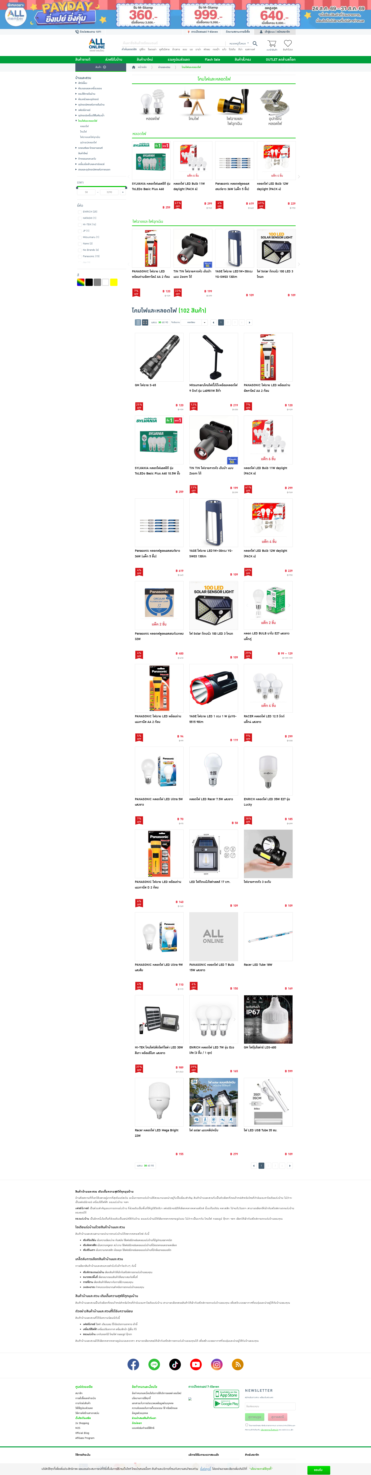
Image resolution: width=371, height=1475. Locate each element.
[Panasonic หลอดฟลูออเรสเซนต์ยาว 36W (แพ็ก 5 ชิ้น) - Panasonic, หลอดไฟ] (234, 160)
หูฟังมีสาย (164, 49)
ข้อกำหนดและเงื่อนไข (144, 1387)
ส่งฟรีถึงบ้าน (113, 59)
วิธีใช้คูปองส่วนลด (84, 1408)
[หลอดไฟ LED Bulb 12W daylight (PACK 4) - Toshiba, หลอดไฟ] (276, 160)
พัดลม (207, 49)
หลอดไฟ (139, 134)
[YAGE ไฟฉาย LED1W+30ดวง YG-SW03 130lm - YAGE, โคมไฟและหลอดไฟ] (213, 522)
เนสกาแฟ (250, 49)
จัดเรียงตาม (175, 322)
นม (191, 49)
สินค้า (98, 67)
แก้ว (224, 49)
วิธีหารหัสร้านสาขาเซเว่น (87, 1413)
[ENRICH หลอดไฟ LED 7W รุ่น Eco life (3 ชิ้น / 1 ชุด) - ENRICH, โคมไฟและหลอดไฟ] (213, 1019)
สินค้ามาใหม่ (145, 59)
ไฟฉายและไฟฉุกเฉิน (148, 221)
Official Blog (82, 1433)
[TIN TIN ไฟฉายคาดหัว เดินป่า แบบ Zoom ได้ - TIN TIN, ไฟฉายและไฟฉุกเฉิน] (193, 248)
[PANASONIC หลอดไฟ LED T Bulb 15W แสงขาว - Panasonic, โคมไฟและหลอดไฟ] (213, 936)
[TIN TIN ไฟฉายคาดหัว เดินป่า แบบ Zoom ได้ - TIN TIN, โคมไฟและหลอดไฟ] (213, 440)
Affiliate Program (84, 1438)
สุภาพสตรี (277, 1417)
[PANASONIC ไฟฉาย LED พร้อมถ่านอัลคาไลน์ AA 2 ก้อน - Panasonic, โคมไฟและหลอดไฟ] (268, 357)
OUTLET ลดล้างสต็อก (281, 59)
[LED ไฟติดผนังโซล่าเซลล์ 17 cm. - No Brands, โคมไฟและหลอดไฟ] (213, 854)
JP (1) (86, 231)
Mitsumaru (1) (91, 237)
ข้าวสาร (176, 49)
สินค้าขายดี (82, 59)
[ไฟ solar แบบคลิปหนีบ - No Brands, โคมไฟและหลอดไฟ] (213, 1102)
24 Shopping (82, 1423)
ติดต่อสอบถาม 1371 (90, 32)
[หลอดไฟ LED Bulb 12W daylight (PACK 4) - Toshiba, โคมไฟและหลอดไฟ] (268, 522)
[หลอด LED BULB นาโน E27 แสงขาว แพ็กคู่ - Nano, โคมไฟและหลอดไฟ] (268, 605)
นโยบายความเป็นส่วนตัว (269, 1430)
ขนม (185, 49)
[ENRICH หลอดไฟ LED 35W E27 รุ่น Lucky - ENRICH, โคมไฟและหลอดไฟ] (268, 771)
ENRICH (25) (90, 211)
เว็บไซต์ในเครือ (83, 1418)
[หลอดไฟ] (152, 106)
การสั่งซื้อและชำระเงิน (85, 1398)
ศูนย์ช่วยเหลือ (84, 1387)
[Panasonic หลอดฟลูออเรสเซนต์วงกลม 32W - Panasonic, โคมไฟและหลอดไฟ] (159, 605)
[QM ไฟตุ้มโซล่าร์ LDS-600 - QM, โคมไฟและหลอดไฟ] (268, 1019)
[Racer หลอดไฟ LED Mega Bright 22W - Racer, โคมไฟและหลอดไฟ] (159, 1102)
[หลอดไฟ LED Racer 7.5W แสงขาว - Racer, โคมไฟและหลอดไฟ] (213, 771)
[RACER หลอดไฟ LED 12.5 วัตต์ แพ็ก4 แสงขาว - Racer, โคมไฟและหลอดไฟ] (268, 688)
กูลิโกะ (142, 49)
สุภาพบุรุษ (254, 1417)
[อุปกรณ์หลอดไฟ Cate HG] (275, 106)
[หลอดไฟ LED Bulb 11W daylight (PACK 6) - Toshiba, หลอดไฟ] (193, 160)
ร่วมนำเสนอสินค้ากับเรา (144, 1418)
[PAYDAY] (185, 14)
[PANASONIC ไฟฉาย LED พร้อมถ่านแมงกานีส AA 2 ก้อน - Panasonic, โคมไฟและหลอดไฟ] (159, 688)
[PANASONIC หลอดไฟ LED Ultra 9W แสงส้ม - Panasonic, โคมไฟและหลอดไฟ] (159, 936)
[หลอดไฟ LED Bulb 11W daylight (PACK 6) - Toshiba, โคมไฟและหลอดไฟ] (268, 440)
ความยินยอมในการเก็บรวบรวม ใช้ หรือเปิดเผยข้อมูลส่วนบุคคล (155, 1410)
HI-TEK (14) (89, 224)
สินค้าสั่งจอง (243, 59)
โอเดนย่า (152, 49)
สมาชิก (79, 1393)
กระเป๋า (216, 49)
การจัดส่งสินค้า (83, 1403)
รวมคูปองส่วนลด (179, 59)
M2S (77, 1428)
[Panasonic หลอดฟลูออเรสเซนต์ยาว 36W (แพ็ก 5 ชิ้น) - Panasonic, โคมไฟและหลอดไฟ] (159, 522)
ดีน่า (240, 49)
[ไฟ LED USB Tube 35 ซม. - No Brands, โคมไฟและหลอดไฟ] (268, 1102)
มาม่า (198, 49)
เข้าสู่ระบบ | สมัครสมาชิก (277, 32)
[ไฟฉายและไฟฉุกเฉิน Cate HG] (234, 106)
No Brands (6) (91, 250)
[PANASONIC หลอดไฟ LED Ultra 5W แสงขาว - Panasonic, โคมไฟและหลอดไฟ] (159, 771)
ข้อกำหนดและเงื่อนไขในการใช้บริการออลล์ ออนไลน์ (156, 1393)
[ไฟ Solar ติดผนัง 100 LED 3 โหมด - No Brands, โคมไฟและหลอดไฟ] (213, 605)
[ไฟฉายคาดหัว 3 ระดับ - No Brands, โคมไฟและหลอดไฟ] (268, 854)
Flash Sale (212, 59)
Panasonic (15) (91, 256)
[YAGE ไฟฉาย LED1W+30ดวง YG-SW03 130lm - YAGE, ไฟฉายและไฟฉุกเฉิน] (234, 248)
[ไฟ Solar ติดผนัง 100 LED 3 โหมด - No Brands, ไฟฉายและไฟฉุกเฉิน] (276, 248)
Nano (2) (88, 243)
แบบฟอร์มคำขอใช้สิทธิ (143, 1428)
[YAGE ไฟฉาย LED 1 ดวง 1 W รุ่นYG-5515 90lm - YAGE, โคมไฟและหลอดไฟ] (213, 688)
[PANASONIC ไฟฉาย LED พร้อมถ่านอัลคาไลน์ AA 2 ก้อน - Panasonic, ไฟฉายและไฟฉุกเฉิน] (151, 248)
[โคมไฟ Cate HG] (193, 106)
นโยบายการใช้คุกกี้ (141, 1398)
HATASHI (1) (89, 218)
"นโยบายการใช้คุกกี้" (261, 1469)
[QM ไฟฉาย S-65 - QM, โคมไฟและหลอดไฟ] (159, 357)
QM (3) (86, 262)
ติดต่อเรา (137, 1423)
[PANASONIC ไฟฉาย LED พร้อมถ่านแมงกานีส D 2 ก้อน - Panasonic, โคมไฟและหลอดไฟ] (159, 854)
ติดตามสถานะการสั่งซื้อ (238, 32)
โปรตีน (232, 49)
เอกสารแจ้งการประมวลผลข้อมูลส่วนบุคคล (152, 1403)
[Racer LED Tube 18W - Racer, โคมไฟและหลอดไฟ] (268, 936)
